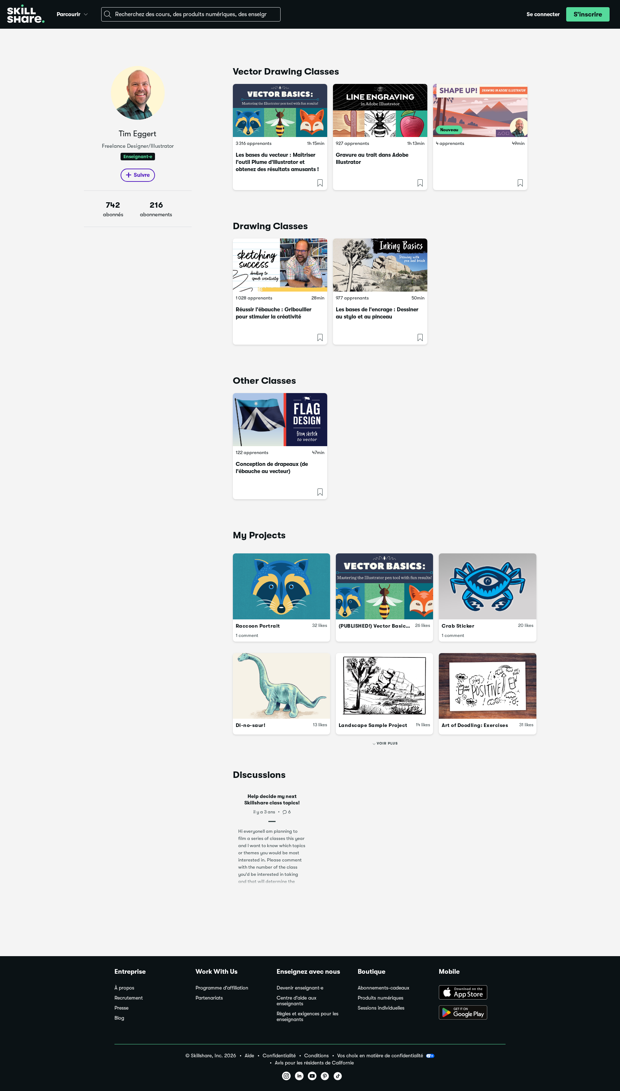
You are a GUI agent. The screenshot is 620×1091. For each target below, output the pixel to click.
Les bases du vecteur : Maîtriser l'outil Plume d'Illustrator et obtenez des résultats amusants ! (277, 162)
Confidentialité (279, 1055)
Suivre (142, 175)
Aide (249, 1055)
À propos (124, 988)
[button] (86, 13)
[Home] (25, 14)
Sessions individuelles (381, 1008)
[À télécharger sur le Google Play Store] (472, 1013)
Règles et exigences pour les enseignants (307, 1016)
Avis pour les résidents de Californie (314, 1063)
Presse (121, 1008)
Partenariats (209, 998)
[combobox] (191, 14)
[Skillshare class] (280, 110)
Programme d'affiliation (222, 988)
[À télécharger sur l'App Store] (472, 993)
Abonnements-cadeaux (383, 988)
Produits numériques (380, 998)
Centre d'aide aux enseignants (296, 1000)
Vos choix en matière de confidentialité (380, 1055)
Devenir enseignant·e (300, 988)
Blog (119, 1018)
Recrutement (128, 998)
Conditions (316, 1055)
